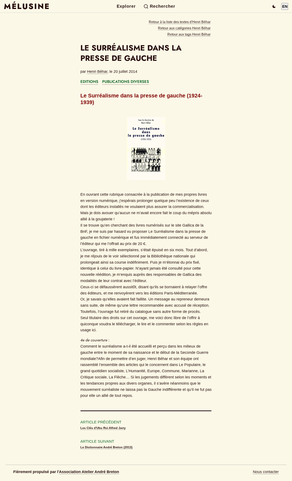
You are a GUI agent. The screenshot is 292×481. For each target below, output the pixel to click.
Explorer (126, 6)
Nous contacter (266, 472)
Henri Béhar (97, 71)
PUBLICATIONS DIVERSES (125, 81)
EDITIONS (89, 81)
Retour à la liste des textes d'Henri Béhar (180, 22)
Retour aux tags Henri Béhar (189, 34)
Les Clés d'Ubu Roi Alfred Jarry (103, 428)
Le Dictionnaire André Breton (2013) (106, 447)
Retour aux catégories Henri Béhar (184, 28)
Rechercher (162, 6)
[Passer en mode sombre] (274, 6)
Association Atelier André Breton (89, 472)
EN (285, 6)
